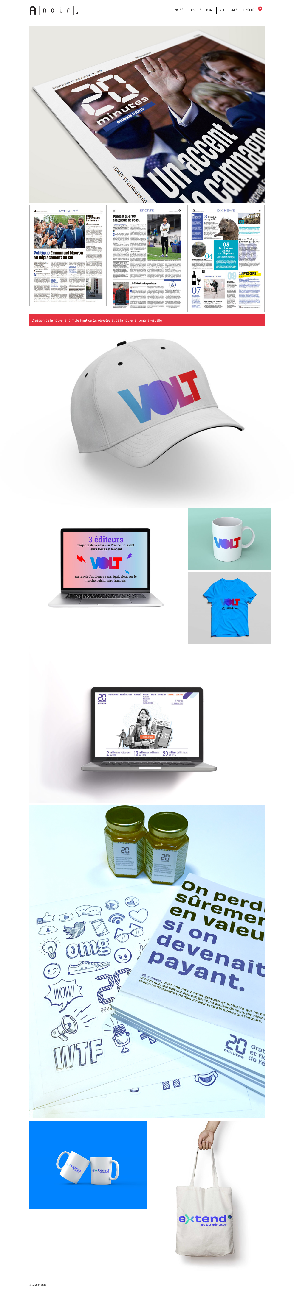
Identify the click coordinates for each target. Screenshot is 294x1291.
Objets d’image (202, 10)
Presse (179, 10)
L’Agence (250, 10)
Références (229, 10)
